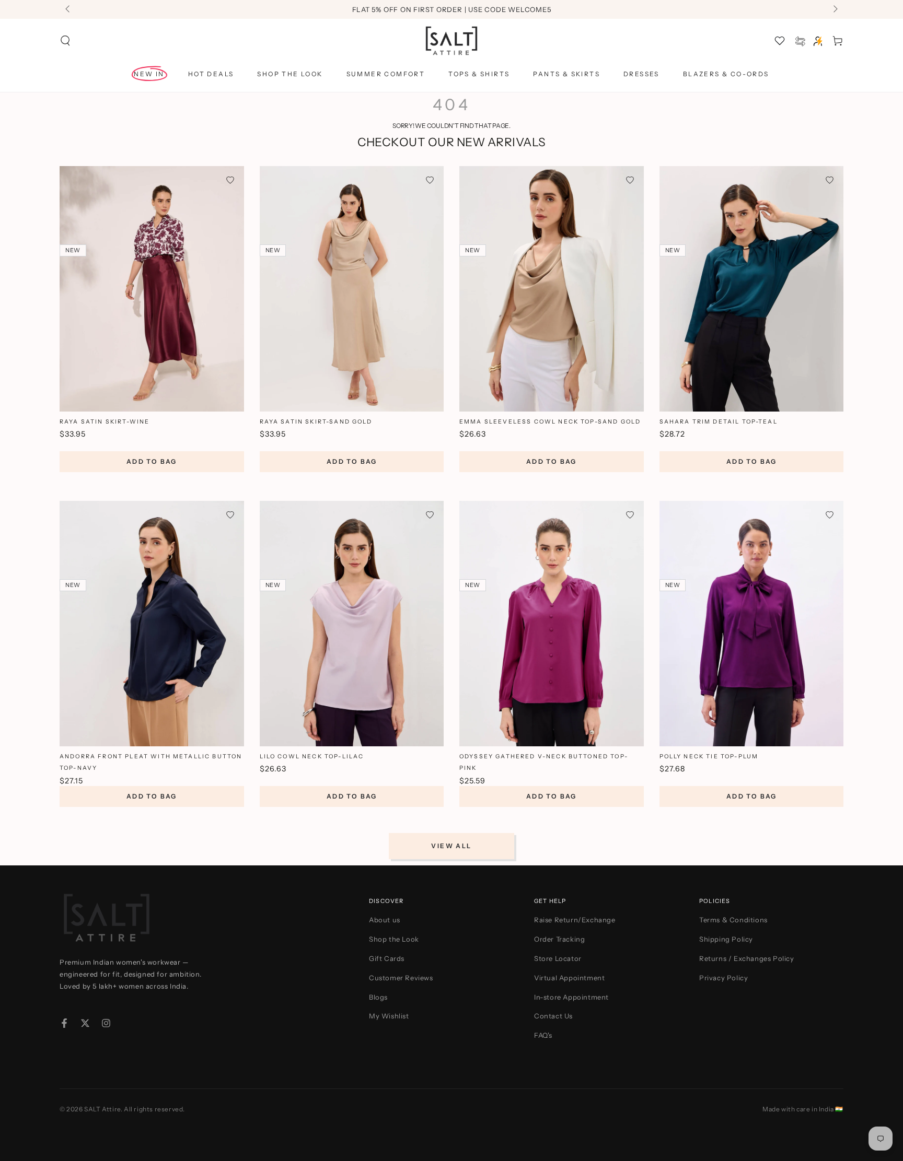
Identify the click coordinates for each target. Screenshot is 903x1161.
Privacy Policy (723, 978)
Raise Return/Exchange (575, 920)
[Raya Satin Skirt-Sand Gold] (352, 289)
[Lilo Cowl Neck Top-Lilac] (352, 623)
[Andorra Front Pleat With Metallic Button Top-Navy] (152, 623)
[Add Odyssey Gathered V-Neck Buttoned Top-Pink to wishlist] (630, 514)
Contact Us (553, 1016)
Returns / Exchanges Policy (746, 958)
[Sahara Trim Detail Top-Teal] (751, 289)
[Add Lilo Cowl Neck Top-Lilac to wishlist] (429, 514)
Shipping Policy (726, 939)
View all (451, 846)
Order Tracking (559, 939)
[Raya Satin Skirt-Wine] (152, 289)
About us (384, 920)
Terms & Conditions (733, 920)
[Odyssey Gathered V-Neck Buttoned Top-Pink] (551, 623)
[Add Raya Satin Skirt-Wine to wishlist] (230, 180)
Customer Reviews (401, 978)
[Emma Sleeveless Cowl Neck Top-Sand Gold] (551, 289)
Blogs (378, 997)
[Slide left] (68, 9)
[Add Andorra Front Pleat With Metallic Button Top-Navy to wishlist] (230, 514)
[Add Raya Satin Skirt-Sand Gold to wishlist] (429, 180)
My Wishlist (389, 1016)
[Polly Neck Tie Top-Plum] (751, 623)
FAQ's (543, 1035)
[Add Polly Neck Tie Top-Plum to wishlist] (829, 514)
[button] (65, 40)
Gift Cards (386, 958)
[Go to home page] (451, 40)
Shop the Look (394, 939)
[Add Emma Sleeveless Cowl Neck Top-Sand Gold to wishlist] (630, 180)
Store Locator (558, 958)
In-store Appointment (571, 997)
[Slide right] (834, 9)
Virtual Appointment (569, 978)
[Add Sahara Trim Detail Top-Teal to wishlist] (829, 180)
